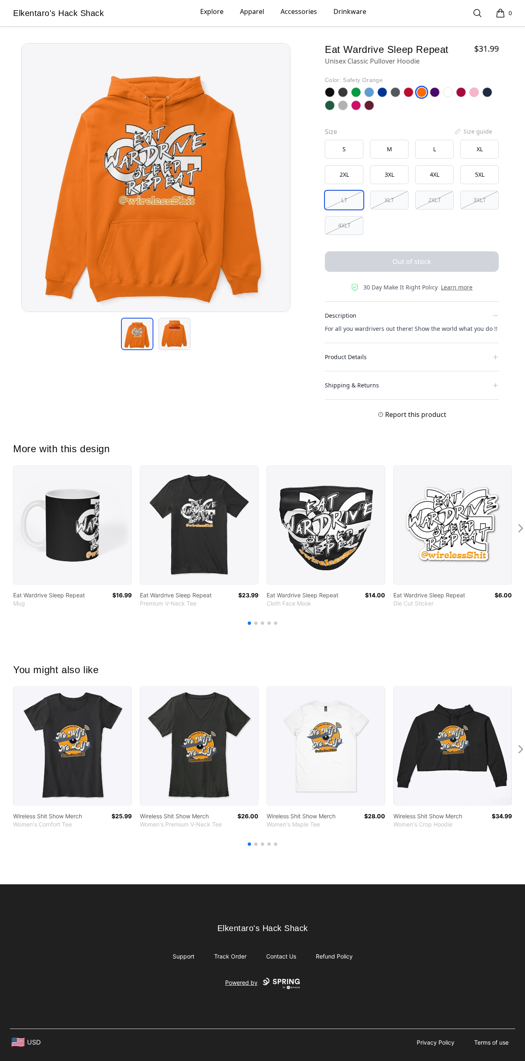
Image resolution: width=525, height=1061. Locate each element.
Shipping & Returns (352, 385)
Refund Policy (334, 956)
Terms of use (491, 1042)
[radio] (344, 149)
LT (344, 200)
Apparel (252, 11)
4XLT (344, 225)
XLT (389, 200)
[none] (473, 132)
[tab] (137, 334)
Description (340, 315)
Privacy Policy (435, 1042)
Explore (212, 11)
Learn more (456, 287)
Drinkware (349, 11)
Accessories (299, 11)
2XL (344, 174)
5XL (479, 174)
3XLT (479, 200)
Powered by (241, 982)
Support (183, 956)
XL (480, 149)
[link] (72, 525)
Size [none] (331, 131)
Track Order (230, 956)
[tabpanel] (155, 177)
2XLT (434, 200)
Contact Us (281, 956)
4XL (434, 174)
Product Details (346, 357)
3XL (389, 174)
